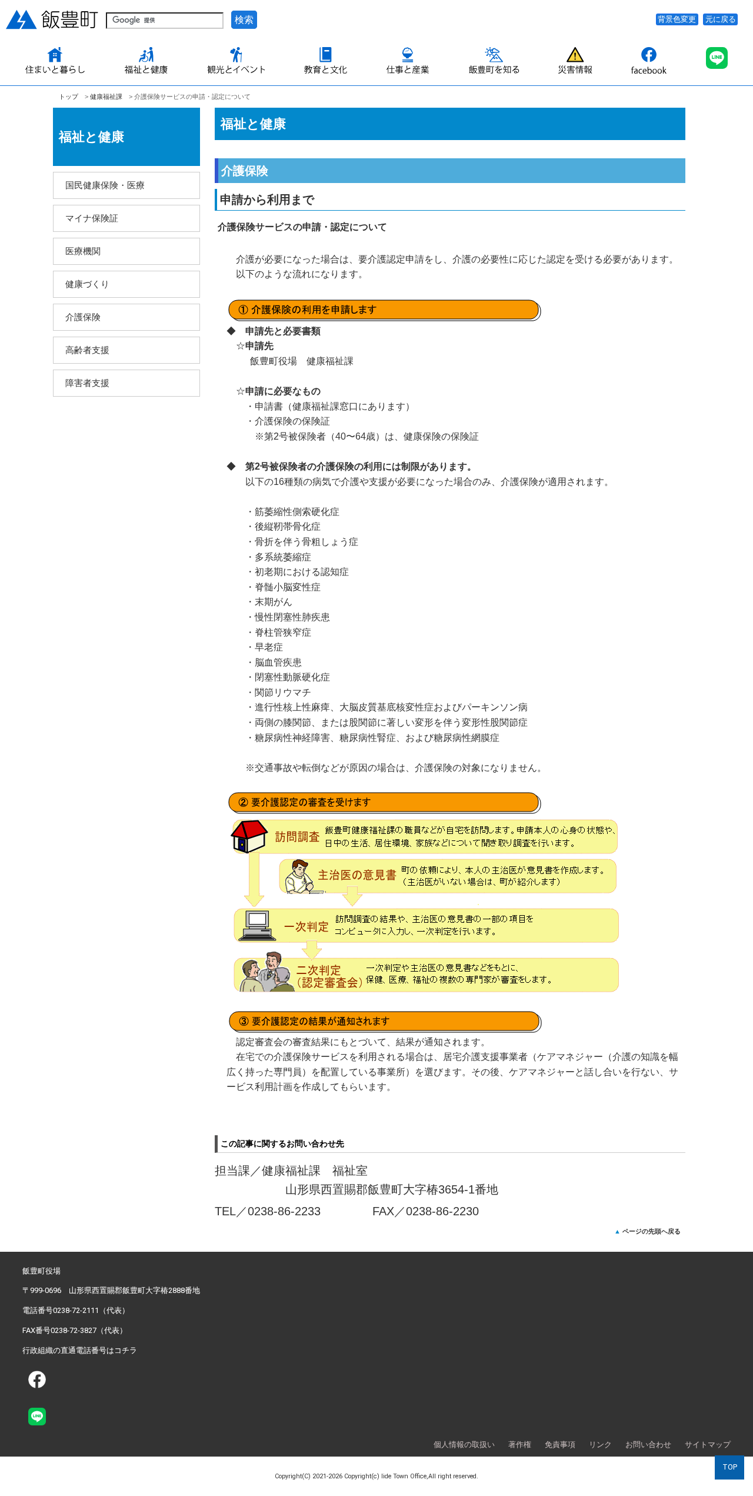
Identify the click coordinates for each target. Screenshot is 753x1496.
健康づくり (87, 284)
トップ (68, 96)
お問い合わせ (648, 1444)
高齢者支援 (87, 350)
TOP (729, 1466)
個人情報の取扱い (464, 1444)
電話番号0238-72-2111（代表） (75, 1310)
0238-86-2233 (284, 1211)
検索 (244, 19)
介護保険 (83, 317)
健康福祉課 (106, 96)
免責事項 (560, 1444)
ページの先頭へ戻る (651, 1231)
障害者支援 (87, 383)
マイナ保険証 (91, 218)
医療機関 (83, 251)
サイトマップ (708, 1444)
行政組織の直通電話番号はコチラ (79, 1350)
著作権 (519, 1444)
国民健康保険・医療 (105, 185)
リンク (600, 1444)
